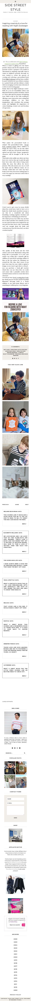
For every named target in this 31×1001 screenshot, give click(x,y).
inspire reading (12, 352)
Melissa (6, 603)
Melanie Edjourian (10, 511)
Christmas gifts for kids (18, 349)
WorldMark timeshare (15, 862)
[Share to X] (14, 358)
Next (27, 504)
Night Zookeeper (11, 79)
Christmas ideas (10, 351)
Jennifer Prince (9, 644)
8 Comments (15, 346)
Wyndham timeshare (12, 869)
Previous (5, 504)
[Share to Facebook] (12, 358)
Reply (24, 524)
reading (16, 355)
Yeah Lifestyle (9, 580)
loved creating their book (20, 277)
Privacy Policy (15, 994)
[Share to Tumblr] (16, 358)
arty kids (7, 349)
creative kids (21, 351)
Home (17, 504)
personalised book (21, 354)
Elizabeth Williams (11, 532)
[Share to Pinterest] (18, 358)
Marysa (6, 621)
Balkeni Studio (16, 999)
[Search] (24, 753)
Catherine (7, 665)
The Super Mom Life (11, 560)
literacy (21, 352)
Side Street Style (17, 998)
